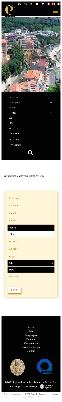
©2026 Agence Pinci (15, 382)
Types (12, 108)
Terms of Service (28, 397)
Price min (15, 128)
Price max (15, 140)
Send (14, 290)
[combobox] (31, 102)
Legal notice (35, 381)
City (11, 118)
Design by (49, 386)
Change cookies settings (24, 386)
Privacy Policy (50, 394)
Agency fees (51, 381)
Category (14, 97)
